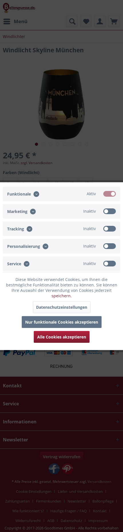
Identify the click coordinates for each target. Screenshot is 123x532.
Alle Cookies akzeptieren (61, 336)
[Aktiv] (109, 193)
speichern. (61, 295)
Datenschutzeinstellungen (61, 307)
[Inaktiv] (109, 211)
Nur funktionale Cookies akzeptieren (61, 321)
